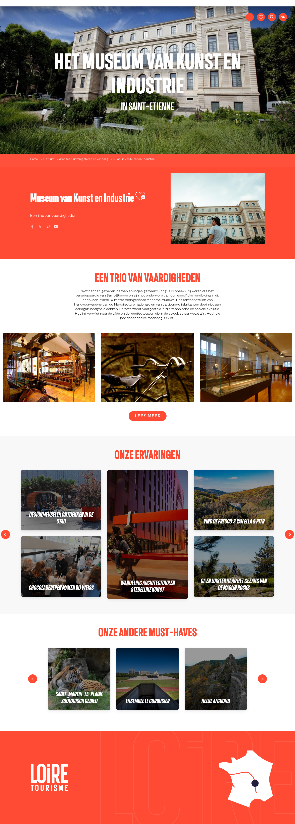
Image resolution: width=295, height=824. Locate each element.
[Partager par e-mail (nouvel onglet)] (56, 227)
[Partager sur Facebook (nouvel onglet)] (32, 227)
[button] (272, 17)
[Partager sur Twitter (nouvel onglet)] (40, 227)
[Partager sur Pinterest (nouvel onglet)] (48, 227)
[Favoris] (261, 17)
